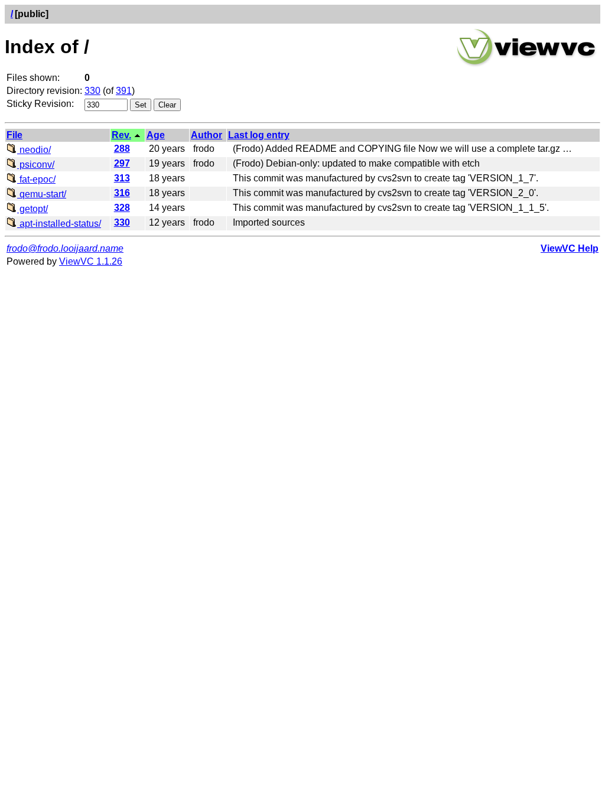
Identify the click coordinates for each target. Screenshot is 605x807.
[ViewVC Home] (526, 65)
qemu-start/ (41, 194)
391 (124, 91)
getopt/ (32, 209)
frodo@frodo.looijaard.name (64, 248)
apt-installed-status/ (59, 224)
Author (206, 135)
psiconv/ (35, 165)
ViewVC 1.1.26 (90, 261)
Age (156, 135)
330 (92, 91)
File (14, 135)
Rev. (121, 135)
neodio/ (34, 150)
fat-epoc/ (36, 179)
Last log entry (259, 135)
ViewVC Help (570, 248)
